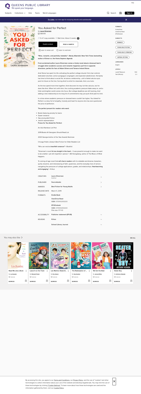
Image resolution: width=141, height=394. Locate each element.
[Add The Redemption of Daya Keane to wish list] (89, 281)
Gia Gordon (77, 274)
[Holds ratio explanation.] (78, 38)
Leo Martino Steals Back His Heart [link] (59, 271)
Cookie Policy (59, 388)
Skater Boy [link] (118, 271)
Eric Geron (56, 274)
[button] (111, 13)
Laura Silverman (45, 31)
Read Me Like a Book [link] (16, 271)
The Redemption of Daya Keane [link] (80, 271)
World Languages (49, 13)
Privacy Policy (78, 380)
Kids (30, 13)
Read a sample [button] (68, 44)
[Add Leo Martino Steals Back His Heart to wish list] (68, 281)
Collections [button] (19, 13)
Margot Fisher (36, 274)
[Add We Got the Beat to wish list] (110, 281)
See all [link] (132, 238)
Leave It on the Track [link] (37, 271)
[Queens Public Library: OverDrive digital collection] (27, 6)
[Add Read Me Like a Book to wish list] (26, 281)
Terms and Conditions (62, 380)
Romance (120, 42)
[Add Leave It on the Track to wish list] (47, 281)
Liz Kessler (13, 274)
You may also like (12, 237)
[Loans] (121, 13)
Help (132, 3)
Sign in (129, 13)
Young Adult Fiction (123, 47)
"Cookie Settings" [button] (54, 385)
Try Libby (51, 20)
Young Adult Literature (124, 52)
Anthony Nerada (120, 274)
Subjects (8, 13)
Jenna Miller (98, 274)
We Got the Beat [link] (98, 271)
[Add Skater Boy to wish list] (131, 281)
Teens (37, 13)
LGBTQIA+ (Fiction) (122, 57)
